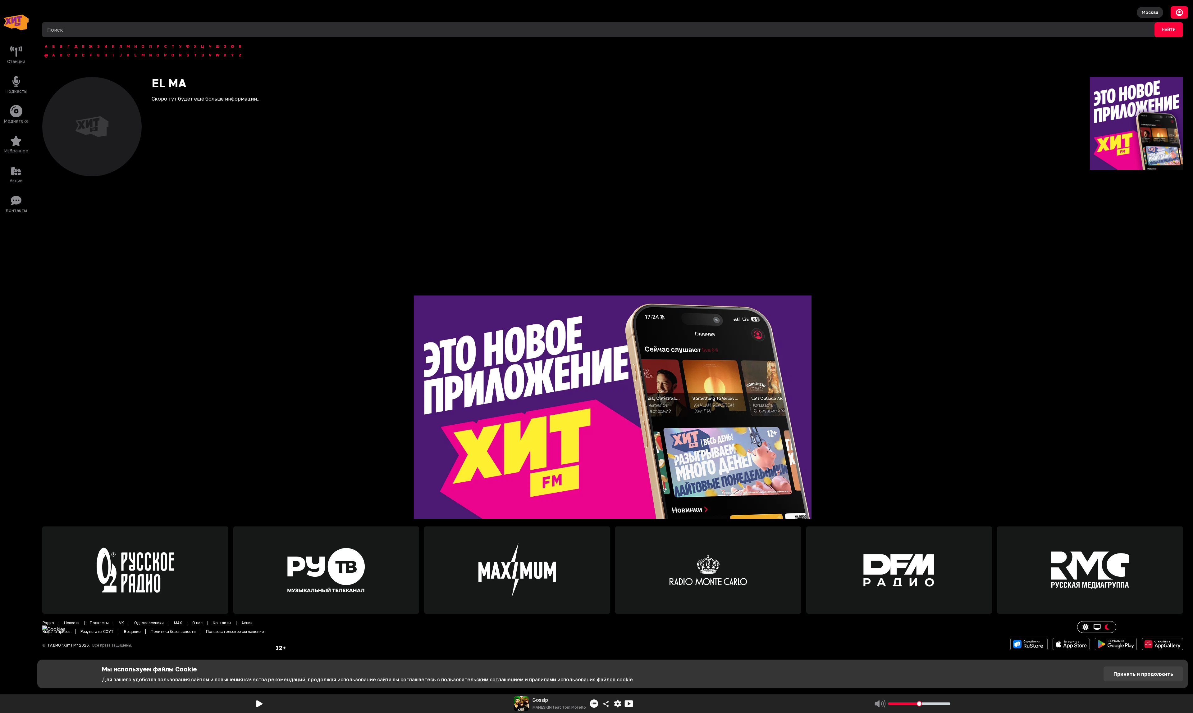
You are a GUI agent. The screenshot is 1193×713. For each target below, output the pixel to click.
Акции (247, 622)
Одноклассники (149, 622)
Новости (72, 622)
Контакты (222, 622)
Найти (1169, 30)
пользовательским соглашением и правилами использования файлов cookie (537, 679)
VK (121, 622)
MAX (178, 622)
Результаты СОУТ (97, 631)
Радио (48, 622)
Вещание (132, 631)
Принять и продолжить (1143, 674)
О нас (197, 622)
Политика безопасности (173, 631)
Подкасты (99, 622)
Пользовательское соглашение (235, 631)
